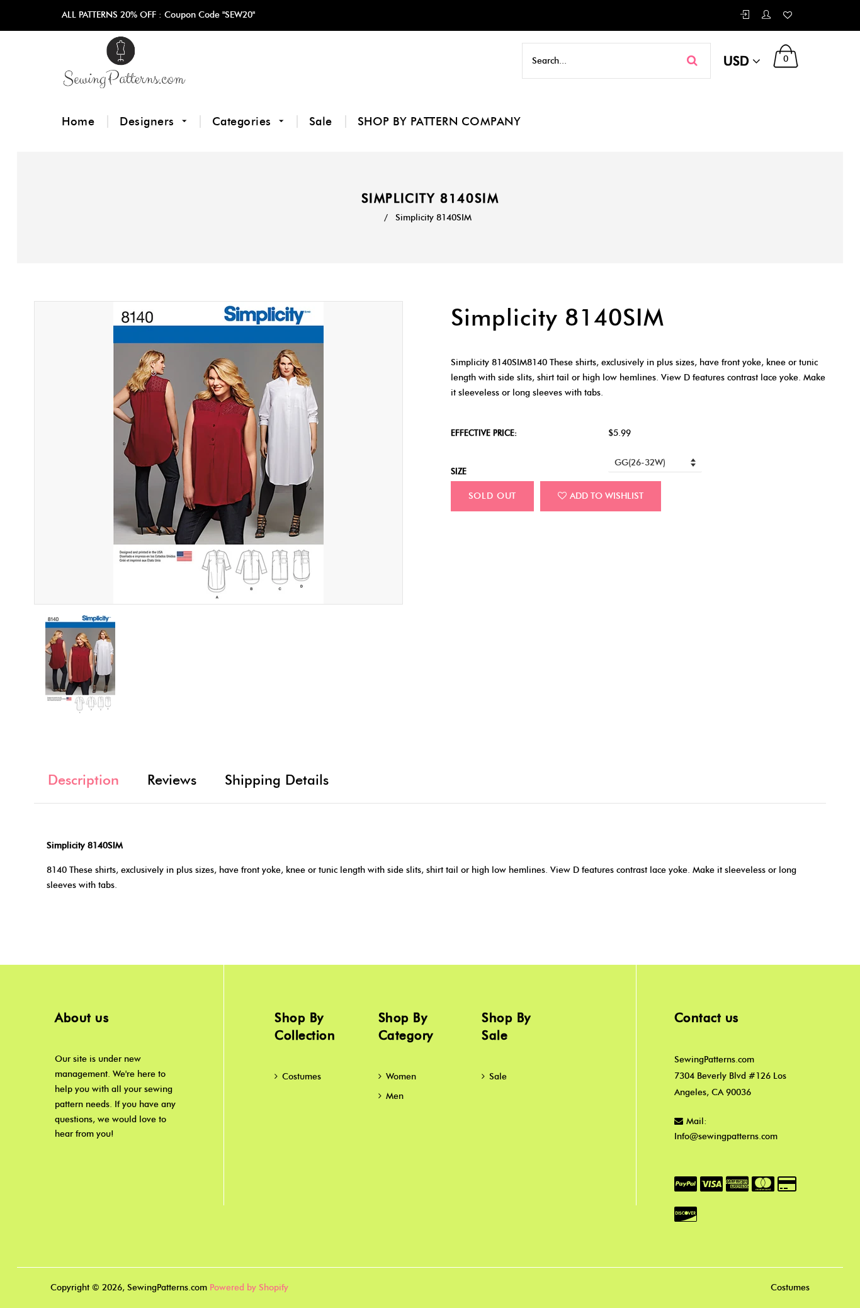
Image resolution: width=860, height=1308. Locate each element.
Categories (243, 121)
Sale (320, 121)
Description (83, 779)
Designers (149, 121)
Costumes (301, 1076)
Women (401, 1076)
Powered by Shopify (249, 1287)
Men (395, 1096)
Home (78, 121)
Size (459, 471)
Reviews (171, 779)
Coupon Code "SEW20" (208, 14)
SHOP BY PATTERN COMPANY (439, 121)
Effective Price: (484, 433)
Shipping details (277, 779)
